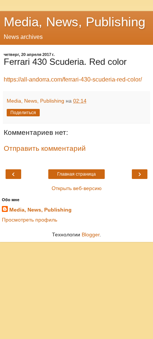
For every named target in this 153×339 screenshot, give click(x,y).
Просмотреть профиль (29, 220)
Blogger (91, 234)
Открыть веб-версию (77, 188)
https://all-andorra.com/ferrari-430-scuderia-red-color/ (73, 79)
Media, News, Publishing (74, 22)
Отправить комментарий (45, 148)
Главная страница (76, 174)
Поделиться (23, 112)
